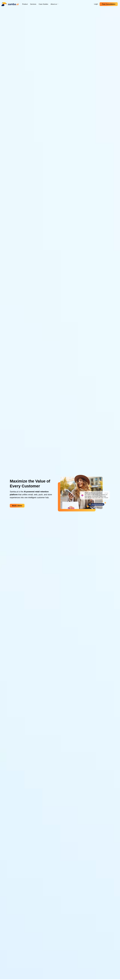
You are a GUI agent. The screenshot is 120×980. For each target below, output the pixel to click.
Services (33, 4)
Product (25, 4)
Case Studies (43, 4)
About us (54, 4)
